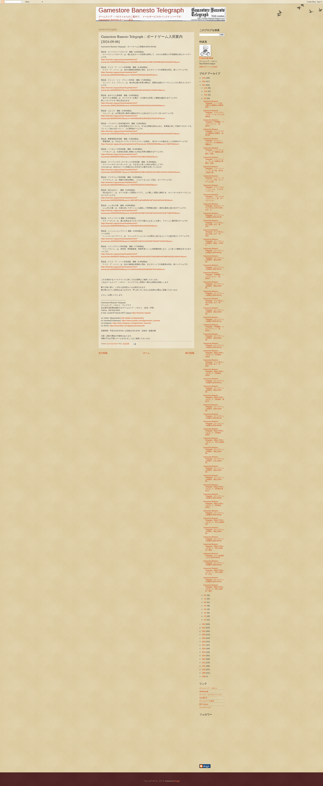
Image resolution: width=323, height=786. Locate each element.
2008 (204, 676)
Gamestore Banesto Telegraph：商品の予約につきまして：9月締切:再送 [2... (213, 488)
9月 (205, 98)
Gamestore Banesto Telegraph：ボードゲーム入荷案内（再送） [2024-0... (213, 242)
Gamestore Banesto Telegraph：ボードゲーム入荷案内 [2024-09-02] (213, 563)
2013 (204, 659)
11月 (206, 91)
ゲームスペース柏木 (206, 701)
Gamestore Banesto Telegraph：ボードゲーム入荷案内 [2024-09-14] (213, 319)
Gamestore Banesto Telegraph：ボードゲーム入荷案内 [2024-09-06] (213, 496)
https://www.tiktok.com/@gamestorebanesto (127, 326)
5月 (205, 606)
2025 (204, 81)
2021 (204, 631)
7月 (205, 599)
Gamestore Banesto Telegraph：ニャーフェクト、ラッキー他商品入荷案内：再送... (213, 151)
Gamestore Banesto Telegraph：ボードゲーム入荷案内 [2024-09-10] (213, 416)
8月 (205, 595)
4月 (205, 609)
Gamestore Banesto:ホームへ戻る (116, 20)
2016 (204, 649)
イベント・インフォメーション (210, 694)
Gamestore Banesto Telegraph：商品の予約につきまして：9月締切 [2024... (213, 353)
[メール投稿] (134, 344)
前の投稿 (189, 353)
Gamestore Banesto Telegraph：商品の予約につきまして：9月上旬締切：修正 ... (213, 588)
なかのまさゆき (207, 58)
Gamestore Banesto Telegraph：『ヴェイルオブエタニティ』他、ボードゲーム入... (213, 197)
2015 (204, 652)
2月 (205, 616)
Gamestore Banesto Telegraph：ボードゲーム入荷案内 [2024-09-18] (213, 250)
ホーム (146, 353)
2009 (204, 673)
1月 (205, 620)
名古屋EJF (203, 698)
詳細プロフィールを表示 (208, 67)
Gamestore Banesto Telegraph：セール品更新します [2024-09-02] (213, 555)
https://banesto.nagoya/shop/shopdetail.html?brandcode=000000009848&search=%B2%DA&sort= (140, 144)
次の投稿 (102, 353)
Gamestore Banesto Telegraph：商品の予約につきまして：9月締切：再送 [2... (213, 398)
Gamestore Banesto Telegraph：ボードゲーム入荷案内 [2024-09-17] (213, 267)
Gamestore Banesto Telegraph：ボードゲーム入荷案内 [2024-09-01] (213, 580)
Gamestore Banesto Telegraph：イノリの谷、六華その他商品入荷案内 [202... (213, 104)
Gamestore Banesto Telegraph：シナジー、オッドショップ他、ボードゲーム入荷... (213, 179)
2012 (204, 663)
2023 (204, 624)
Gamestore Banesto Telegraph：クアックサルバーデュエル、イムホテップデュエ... (213, 188)
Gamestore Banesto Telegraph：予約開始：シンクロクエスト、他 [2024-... (213, 275)
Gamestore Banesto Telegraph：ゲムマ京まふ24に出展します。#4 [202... (213, 223)
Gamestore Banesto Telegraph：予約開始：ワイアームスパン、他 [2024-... (213, 123)
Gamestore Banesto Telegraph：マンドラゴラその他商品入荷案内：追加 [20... (213, 132)
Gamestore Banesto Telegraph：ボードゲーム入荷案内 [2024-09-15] (213, 293)
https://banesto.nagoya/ (141, 313)
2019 (204, 638)
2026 (204, 78)
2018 (204, 642)
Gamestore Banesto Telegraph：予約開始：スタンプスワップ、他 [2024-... (213, 327)
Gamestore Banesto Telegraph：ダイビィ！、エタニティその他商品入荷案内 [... (213, 141)
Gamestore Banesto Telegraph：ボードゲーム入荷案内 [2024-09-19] (213, 215)
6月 (205, 602)
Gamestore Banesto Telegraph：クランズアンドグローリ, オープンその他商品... (213, 113)
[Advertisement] (225, 750)
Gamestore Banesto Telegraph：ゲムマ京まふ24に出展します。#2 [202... (213, 301)
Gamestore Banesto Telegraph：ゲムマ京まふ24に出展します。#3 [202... (213, 233)
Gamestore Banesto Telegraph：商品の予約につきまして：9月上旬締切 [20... (213, 441)
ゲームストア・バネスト (208, 688)
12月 (206, 88)
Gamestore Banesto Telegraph (141, 10)
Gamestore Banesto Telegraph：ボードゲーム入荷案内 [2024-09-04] (213, 513)
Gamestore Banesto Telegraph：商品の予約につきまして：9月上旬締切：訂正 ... (213, 571)
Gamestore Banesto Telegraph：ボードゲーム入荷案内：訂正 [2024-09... (213, 460)
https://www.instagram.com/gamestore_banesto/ (132, 323)
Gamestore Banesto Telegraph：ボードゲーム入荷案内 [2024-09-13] (213, 345)
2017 (204, 645)
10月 (206, 95)
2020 (204, 635)
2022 (204, 628)
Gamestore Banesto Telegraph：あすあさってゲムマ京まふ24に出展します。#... (213, 207)
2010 (204, 670)
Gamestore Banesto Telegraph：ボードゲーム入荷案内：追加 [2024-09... (213, 259)
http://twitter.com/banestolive (132, 318)
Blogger (177, 781)
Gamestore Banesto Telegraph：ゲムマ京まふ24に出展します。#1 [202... (213, 363)
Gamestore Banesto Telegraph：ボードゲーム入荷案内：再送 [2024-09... (213, 285)
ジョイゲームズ (205, 707)
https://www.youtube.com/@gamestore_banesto (141, 321)
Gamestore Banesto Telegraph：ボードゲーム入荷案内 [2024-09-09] (213, 423)
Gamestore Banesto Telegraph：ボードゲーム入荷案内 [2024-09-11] (213, 381)
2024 (204, 85)
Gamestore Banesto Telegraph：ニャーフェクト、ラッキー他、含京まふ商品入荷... (213, 169)
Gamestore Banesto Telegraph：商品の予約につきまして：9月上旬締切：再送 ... (213, 547)
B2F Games (203, 704)
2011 (204, 666)
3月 (205, 613)
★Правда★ (203, 691)
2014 (204, 656)
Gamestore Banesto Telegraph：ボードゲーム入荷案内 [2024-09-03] (213, 539)
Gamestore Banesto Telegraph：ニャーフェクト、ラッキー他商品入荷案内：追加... (213, 160)
